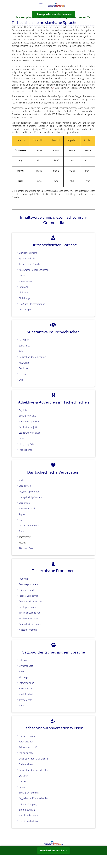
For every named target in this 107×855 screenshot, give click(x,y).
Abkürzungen (25, 309)
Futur (21, 531)
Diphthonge (24, 298)
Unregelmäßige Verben (30, 497)
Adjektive (23, 410)
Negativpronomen (28, 629)
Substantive (24, 345)
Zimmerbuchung (27, 809)
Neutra (22, 374)
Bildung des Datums (29, 792)
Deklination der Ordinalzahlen (33, 770)
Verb (21, 480)
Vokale (22, 275)
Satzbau (23, 660)
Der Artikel (24, 339)
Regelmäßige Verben (29, 491)
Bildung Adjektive (27, 415)
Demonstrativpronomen (30, 601)
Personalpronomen (28, 584)
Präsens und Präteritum (30, 525)
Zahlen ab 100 (26, 752)
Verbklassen (25, 485)
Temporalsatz (25, 699)
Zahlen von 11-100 (28, 747)
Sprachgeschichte (27, 258)
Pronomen (24, 578)
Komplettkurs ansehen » (53, 850)
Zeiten (22, 520)
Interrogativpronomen (29, 612)
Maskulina (24, 362)
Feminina (23, 368)
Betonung (23, 286)
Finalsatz (23, 705)
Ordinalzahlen (26, 764)
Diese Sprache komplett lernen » (54, 14)
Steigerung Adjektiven (29, 432)
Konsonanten (25, 281)
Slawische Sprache (28, 252)
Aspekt (22, 514)
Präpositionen (25, 449)
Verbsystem (24, 502)
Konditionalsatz (26, 694)
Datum (22, 787)
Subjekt (22, 671)
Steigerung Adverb (28, 444)
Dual (21, 379)
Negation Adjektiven (29, 421)
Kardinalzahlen (26, 741)
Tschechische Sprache (30, 264)
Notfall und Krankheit (29, 815)
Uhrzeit (22, 781)
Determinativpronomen (30, 624)
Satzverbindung (26, 688)
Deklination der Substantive (32, 356)
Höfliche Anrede (27, 590)
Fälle (21, 351)
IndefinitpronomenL (28, 618)
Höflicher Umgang (28, 804)
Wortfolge (23, 677)
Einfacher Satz (26, 665)
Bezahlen (23, 775)
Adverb (22, 438)
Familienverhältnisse (29, 821)
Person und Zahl (27, 508)
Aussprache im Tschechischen (33, 269)
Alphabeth (24, 292)
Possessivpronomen (28, 595)
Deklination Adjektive (29, 427)
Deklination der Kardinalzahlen (34, 758)
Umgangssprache (27, 736)
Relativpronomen (27, 607)
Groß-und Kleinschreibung (32, 304)
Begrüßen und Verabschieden (33, 798)
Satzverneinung (26, 682)
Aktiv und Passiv (26, 548)
